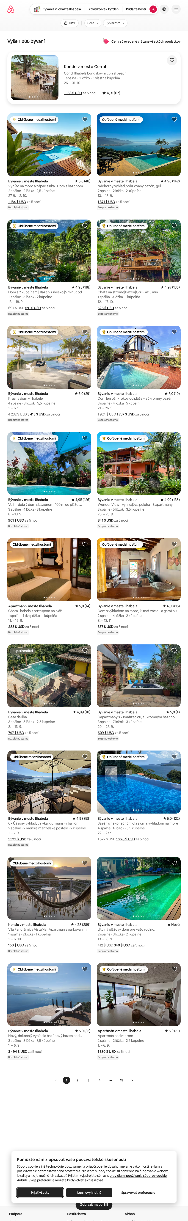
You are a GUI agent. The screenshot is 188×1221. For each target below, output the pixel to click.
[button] (73, 93)
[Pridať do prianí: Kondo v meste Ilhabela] (84, 862)
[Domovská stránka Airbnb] (10, 9)
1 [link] (66, 1080)
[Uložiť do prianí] (172, 60)
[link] (56, 1080)
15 (121, 1080)
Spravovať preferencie (138, 1193)
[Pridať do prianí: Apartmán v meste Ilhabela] (84, 544)
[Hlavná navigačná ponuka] (176, 9)
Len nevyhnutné (89, 1193)
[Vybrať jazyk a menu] (164, 9)
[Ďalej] (132, 1080)
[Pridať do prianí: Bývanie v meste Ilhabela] (84, 119)
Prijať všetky (40, 1193)
